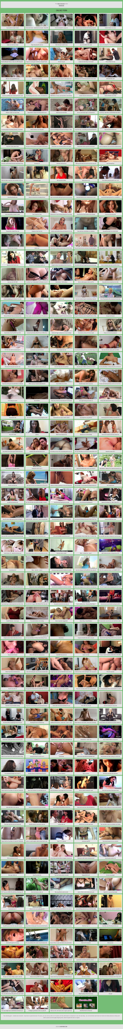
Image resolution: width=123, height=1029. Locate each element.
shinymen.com (63, 1026)
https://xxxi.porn (61, 3)
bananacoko (61, 5)
